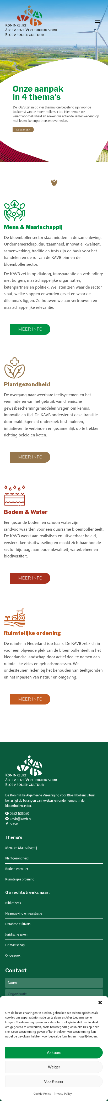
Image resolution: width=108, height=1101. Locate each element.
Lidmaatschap (15, 945)
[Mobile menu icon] (97, 20)
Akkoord (54, 1052)
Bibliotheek (13, 903)
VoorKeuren (54, 1081)
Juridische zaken (16, 934)
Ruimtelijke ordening (19, 879)
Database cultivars (17, 924)
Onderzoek (12, 955)
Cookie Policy (42, 1093)
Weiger (54, 1067)
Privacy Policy (63, 1093)
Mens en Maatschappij (21, 848)
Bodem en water (16, 869)
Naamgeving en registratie (23, 913)
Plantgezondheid (17, 858)
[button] (100, 1002)
